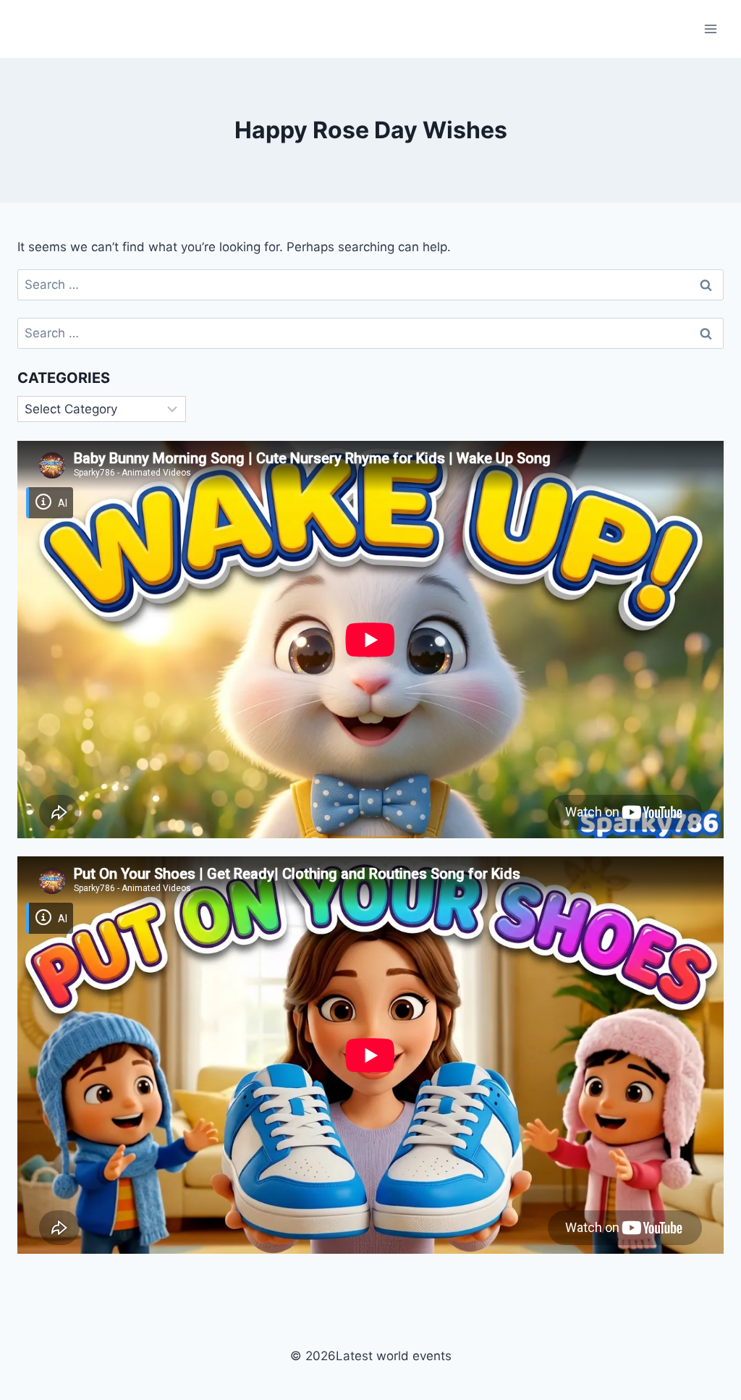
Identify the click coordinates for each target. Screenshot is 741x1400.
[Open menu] (710, 28)
